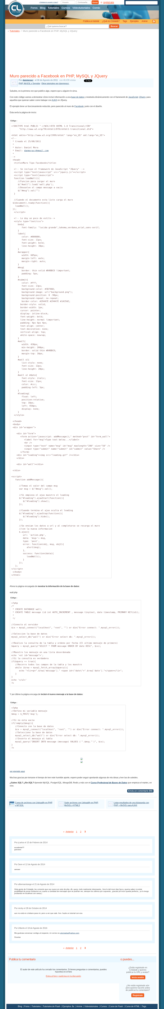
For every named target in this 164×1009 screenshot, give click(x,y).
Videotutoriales (81, 7)
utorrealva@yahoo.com (69, 933)
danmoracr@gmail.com (36, 150)
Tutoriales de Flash (51, 1006)
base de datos (77, 97)
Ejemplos (134, 21)
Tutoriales (53, 7)
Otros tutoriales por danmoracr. (55, 83)
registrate (108, 2)
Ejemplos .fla (68, 1006)
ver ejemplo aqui (17, 771)
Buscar (114, 26)
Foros (34, 7)
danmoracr (28, 80)
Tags (125, 21)
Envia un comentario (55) (140, 791)
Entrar (95, 2)
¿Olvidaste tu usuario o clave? (48, 2)
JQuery (142, 97)
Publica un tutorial (91, 21)
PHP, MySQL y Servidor (29, 83)
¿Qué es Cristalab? (111, 21)
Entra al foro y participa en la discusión (63, 976)
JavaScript (133, 97)
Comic (96, 7)
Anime (144, 21)
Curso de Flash (116, 1006)
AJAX (54, 100)
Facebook (79, 106)
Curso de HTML (132, 1006)
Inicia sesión (138, 977)
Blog (42, 7)
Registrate (138, 995)
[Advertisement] (81, 54)
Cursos (65, 7)
